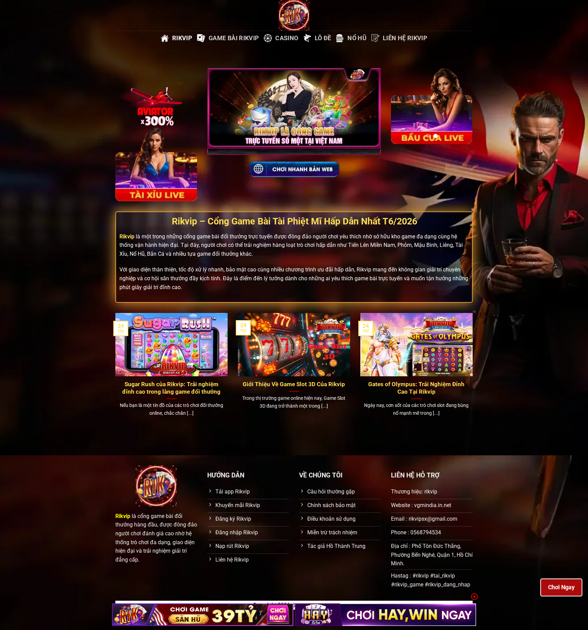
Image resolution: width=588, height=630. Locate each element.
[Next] (187, 98)
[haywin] (385, 614)
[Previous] (125, 98)
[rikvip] (202, 614)
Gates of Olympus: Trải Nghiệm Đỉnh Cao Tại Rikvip (416, 388)
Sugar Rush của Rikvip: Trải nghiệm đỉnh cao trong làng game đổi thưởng (171, 388)
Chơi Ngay (561, 587)
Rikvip (126, 236)
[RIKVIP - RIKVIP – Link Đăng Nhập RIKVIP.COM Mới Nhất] (294, 15)
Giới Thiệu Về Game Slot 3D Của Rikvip (294, 384)
